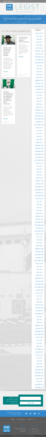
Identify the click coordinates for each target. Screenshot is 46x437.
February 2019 (39, 278)
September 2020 (39, 231)
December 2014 (39, 373)
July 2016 (39, 340)
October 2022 (39, 157)
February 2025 (39, 80)
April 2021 (39, 210)
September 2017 (39, 314)
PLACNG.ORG (23, 11)
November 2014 (39, 376)
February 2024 (39, 110)
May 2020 (39, 243)
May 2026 (39, 42)
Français (10, 1)
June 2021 (39, 204)
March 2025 (39, 77)
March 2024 (39, 107)
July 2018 (39, 296)
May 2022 (39, 172)
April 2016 (39, 346)
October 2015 (39, 352)
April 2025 (39, 74)
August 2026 (39, 33)
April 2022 (39, 175)
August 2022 (39, 163)
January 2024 (39, 113)
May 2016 (39, 343)
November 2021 (39, 190)
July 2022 (39, 166)
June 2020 (39, 240)
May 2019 (39, 269)
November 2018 (39, 287)
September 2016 (39, 334)
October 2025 (39, 60)
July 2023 (39, 131)
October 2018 (39, 290)
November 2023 (39, 119)
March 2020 (39, 246)
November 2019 (39, 254)
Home (17, 11)
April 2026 (39, 45)
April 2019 (39, 272)
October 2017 (39, 311)
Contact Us (31, 11)
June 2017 (39, 316)
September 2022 (39, 160)
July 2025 (39, 66)
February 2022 (39, 181)
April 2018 (39, 302)
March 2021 (39, 213)
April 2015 (39, 364)
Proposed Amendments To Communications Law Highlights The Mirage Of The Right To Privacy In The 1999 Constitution (8, 98)
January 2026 (39, 54)
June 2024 (39, 98)
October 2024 (39, 89)
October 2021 (39, 192)
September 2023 (39, 125)
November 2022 (39, 154)
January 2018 (39, 305)
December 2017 (39, 308)
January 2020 (39, 252)
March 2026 (39, 48)
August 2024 (39, 92)
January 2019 (39, 281)
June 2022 (39, 169)
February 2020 (39, 249)
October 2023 (39, 122)
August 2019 (39, 263)
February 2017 (39, 325)
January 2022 (39, 184)
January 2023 (39, 148)
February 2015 (39, 370)
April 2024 (39, 104)
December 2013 (39, 384)
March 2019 (39, 275)
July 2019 (39, 266)
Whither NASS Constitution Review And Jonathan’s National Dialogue (7, 51)
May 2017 (39, 319)
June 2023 (39, 133)
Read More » (5, 71)
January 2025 (39, 83)
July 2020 (39, 237)
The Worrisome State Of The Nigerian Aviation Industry (24, 40)
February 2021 (39, 216)
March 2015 (39, 367)
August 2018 (39, 293)
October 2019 (39, 257)
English (5, 1)
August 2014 (39, 378)
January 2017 (39, 328)
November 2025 (39, 57)
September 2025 (39, 63)
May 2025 (39, 71)
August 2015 (39, 355)
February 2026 (39, 51)
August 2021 (39, 198)
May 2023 (39, 136)
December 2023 (39, 116)
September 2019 (39, 260)
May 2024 (39, 101)
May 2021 (39, 207)
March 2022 (39, 178)
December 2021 (39, 187)
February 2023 (39, 145)
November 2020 (39, 225)
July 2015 (39, 358)
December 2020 (39, 222)
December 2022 (39, 151)
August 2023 (39, 128)
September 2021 (39, 195)
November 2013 (39, 387)
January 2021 (39, 219)
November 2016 (39, 331)
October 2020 (39, 228)
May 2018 (39, 299)
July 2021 (39, 201)
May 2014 (39, 381)
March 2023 (39, 142)
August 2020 (39, 234)
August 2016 (39, 337)
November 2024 (39, 86)
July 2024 (39, 95)
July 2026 (39, 36)
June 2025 (39, 69)
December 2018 (39, 284)
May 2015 (39, 361)
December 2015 (39, 349)
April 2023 (39, 139)
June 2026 (39, 39)
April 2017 (39, 322)
